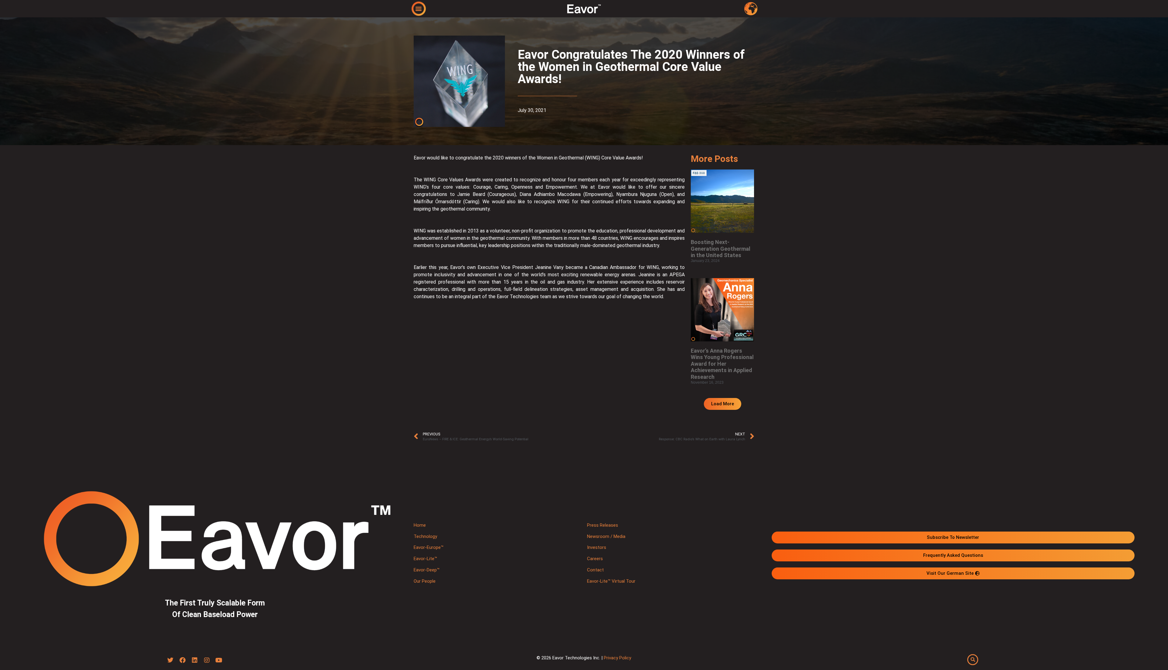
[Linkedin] (195, 660)
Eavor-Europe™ (428, 547)
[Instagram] (207, 660)
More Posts (714, 158)
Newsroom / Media (606, 536)
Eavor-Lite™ (425, 558)
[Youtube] (219, 660)
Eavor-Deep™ (427, 570)
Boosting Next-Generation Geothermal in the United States (720, 248)
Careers (595, 558)
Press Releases (602, 525)
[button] (419, 8)
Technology (425, 536)
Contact (595, 570)
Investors (596, 547)
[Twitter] (170, 660)
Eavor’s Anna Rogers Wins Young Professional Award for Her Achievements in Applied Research (722, 363)
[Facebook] (182, 660)
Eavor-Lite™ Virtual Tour (611, 581)
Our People (425, 581)
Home (420, 525)
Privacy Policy (617, 658)
